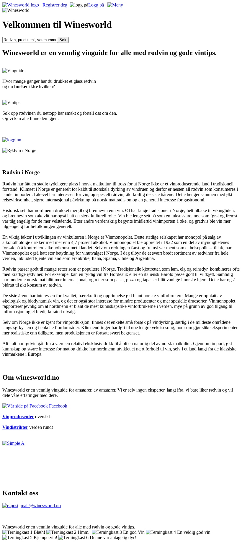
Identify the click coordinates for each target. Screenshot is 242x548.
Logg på (96, 4)
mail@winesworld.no (41, 505)
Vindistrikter (15, 427)
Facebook (57, 405)
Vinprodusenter (18, 416)
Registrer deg (54, 4)
